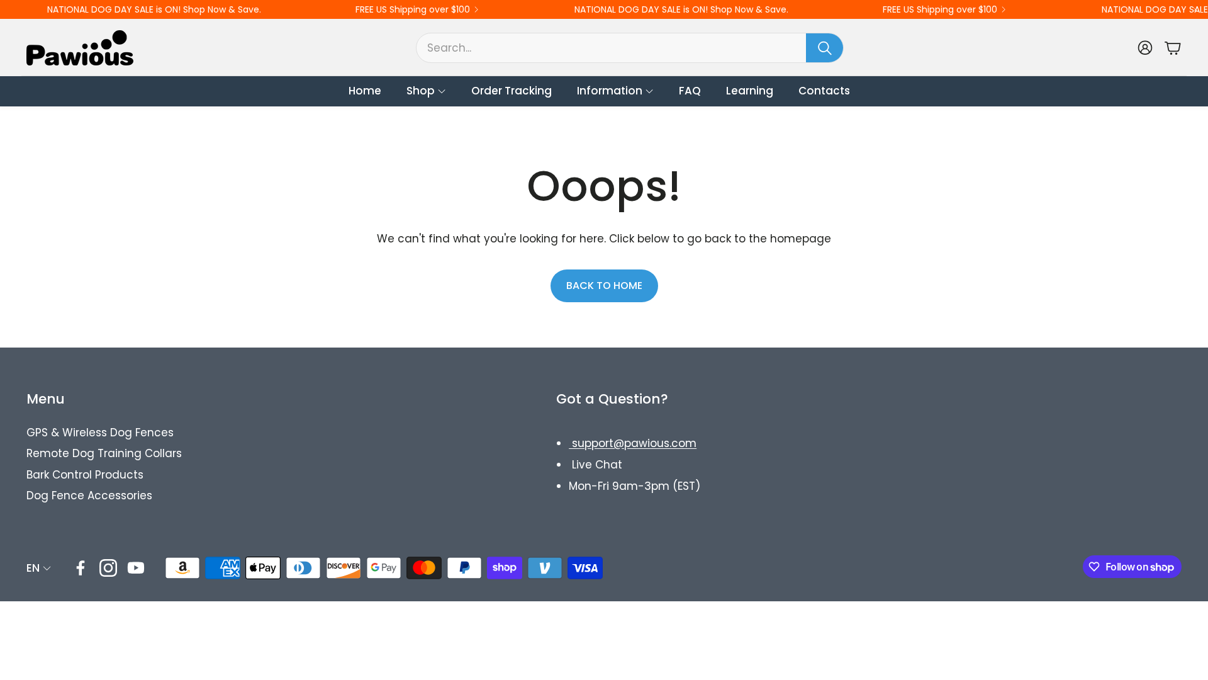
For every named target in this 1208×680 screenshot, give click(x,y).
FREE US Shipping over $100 (412, 9)
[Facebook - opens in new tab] (80, 568)
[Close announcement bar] (1195, 9)
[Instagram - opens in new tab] (108, 568)
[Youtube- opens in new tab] (136, 568)
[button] (630, 47)
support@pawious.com (632, 443)
